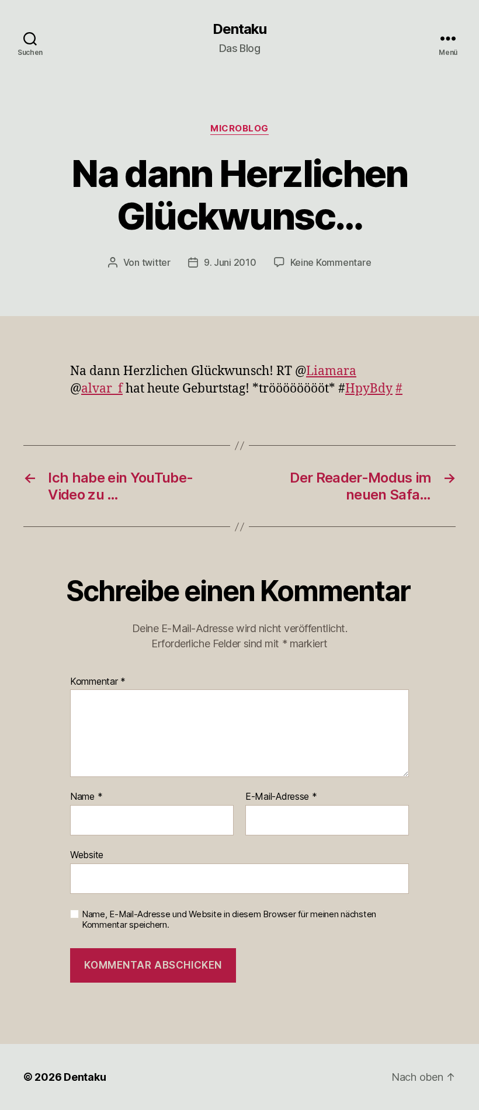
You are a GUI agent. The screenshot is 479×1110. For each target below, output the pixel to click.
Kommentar (98, 682)
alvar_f (102, 389)
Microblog (239, 128)
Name (86, 797)
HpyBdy (369, 389)
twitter (156, 262)
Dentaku (239, 29)
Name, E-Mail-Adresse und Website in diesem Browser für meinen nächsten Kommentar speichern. (229, 920)
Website (86, 854)
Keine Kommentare (331, 262)
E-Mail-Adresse (281, 797)
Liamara (331, 371)
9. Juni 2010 (230, 262)
